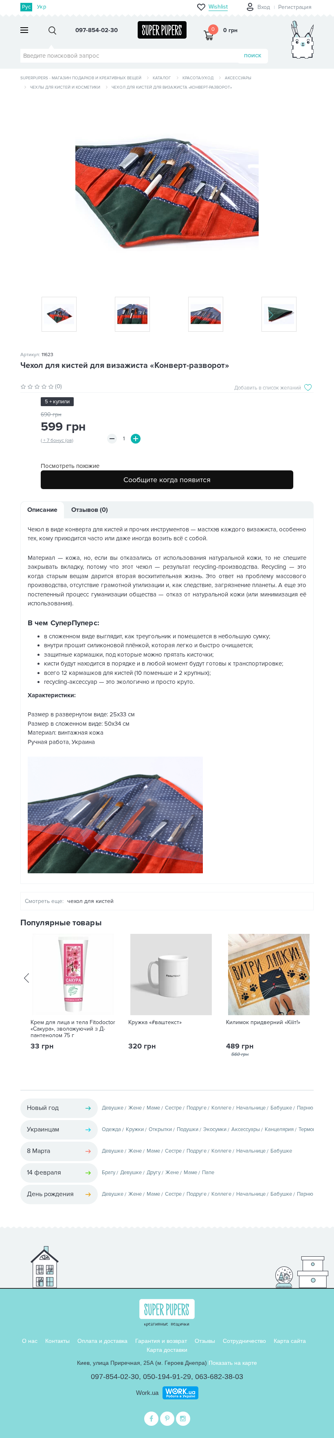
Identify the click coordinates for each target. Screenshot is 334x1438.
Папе (208, 1172)
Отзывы (205, 1341)
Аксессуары (238, 78)
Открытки (160, 1129)
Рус (26, 7)
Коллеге (221, 1108)
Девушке (112, 1108)
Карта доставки (167, 1350)
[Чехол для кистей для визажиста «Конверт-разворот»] (167, 190)
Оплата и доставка (102, 1341)
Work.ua (147, 1392)
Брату (108, 1172)
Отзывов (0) (89, 510)
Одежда (111, 1129)
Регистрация (295, 7)
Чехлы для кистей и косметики (65, 87)
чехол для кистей (90, 901)
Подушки (187, 1129)
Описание (42, 510)
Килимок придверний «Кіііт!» (263, 1022)
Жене (135, 1108)
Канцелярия (279, 1129)
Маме (153, 1108)
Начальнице (251, 1108)
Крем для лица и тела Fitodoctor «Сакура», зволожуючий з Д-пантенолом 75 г (73, 1029)
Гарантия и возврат (161, 1341)
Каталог (162, 78)
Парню (305, 1108)
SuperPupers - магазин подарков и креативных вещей (80, 78)
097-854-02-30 (115, 1377)
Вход (263, 7)
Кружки (135, 1129)
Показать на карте (233, 1363)
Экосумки (214, 1129)
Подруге (197, 1108)
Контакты (57, 1341)
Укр (41, 7)
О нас (29, 1341)
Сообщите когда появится (167, 479)
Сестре (173, 1108)
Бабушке (281, 1108)
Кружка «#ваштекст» (155, 1022)
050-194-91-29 (167, 1377)
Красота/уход (197, 78)
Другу (153, 1172)
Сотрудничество (244, 1341)
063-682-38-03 (219, 1377)
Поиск (252, 56)
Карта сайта (290, 1341)
